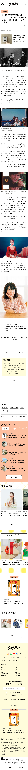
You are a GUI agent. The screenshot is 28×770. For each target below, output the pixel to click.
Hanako (3, 760)
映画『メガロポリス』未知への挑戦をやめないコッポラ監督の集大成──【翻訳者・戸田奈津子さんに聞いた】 (14, 368)
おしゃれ (3, 669)
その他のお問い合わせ (8, 739)
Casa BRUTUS (18, 759)
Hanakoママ (20, 760)
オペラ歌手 (5, 407)
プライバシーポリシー (18, 699)
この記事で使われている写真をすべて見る (14, 352)
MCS (12, 762)
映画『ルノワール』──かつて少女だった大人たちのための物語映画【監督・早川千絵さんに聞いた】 (14, 364)
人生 (16, 672)
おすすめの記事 (4, 673)
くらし (16, 669)
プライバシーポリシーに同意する (14, 692)
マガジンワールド (17, 762)
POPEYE (12, 759)
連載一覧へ (14, 635)
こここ (9, 762)
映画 (22, 407)
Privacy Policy (14, 763)
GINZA (23, 759)
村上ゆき (4, 410)
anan (4, 759)
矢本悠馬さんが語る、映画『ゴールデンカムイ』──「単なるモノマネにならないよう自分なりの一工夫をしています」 (14, 372)
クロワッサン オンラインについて (8, 738)
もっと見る (14, 477)
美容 (16, 667)
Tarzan (12, 760)
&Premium (8, 760)
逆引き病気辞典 (18, 675)
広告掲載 (23, 762)
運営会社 (17, 738)
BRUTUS (7, 759)
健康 (2, 667)
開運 (2, 672)
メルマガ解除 (14, 705)
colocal (15, 760)
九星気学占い (18, 673)
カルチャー (4, 11)
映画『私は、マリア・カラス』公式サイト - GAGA (14, 338)
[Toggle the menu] (2, 4)
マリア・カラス (14, 407)
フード (2, 670)
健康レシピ (3, 675)
